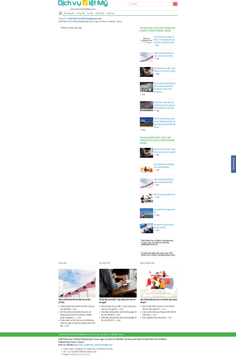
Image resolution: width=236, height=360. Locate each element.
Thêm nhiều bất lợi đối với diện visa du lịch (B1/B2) (164, 54)
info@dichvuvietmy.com (79, 354)
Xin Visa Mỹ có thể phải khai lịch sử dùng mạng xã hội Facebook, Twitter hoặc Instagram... (164, 87)
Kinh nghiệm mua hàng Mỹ (154, 318)
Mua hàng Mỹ (69, 13)
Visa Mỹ (90, 13)
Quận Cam (110, 13)
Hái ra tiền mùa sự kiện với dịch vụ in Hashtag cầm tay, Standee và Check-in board (164, 39)
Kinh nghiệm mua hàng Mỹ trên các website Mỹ (164, 165)
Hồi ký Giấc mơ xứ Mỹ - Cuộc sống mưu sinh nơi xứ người (164, 69)
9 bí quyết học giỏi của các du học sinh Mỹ (164, 226)
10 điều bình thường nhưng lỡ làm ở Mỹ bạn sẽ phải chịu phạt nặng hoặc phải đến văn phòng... (165, 122)
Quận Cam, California (83, 345)
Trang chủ (62, 18)
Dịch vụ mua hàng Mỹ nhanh (164, 194)
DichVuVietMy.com (103, 345)
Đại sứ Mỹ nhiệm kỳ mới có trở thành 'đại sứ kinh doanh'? (158, 301)
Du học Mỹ (81, 13)
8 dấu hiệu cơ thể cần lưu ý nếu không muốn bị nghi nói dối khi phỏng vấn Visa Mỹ (164, 105)
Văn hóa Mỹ (100, 13)
